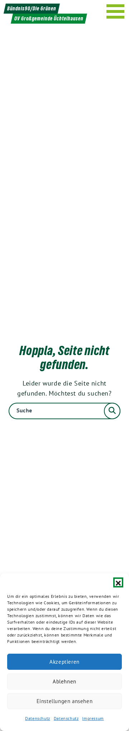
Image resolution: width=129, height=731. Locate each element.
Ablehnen (64, 681)
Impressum (93, 718)
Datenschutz (37, 718)
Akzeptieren (64, 661)
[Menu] (115, 11)
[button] (118, 582)
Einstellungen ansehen (65, 701)
